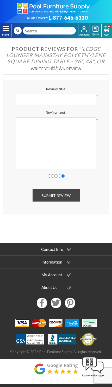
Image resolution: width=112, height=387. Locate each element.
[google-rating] (56, 371)
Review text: (56, 112)
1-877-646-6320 (68, 18)
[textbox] (49, 30)
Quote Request (95, 31)
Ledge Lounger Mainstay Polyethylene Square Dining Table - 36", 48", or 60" (56, 58)
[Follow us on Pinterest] (70, 303)
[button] (93, 377)
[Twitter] (56, 303)
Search (18, 30)
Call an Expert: (36, 18)
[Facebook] (42, 303)
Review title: (56, 89)
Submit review (56, 195)
